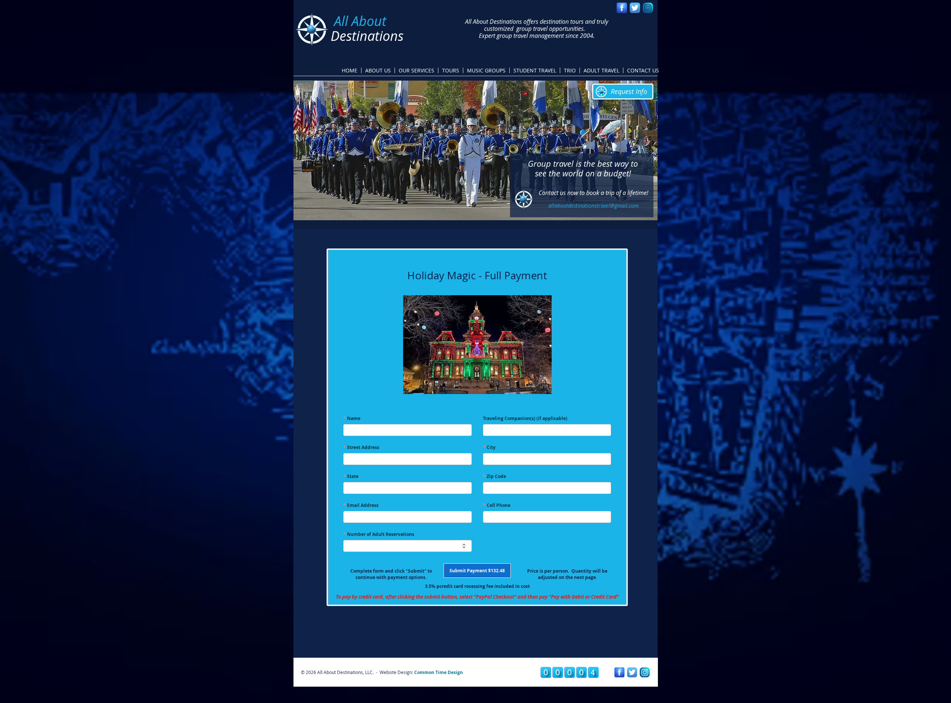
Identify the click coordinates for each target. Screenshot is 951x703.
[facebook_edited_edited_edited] (622, 8)
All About (360, 21)
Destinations (367, 36)
